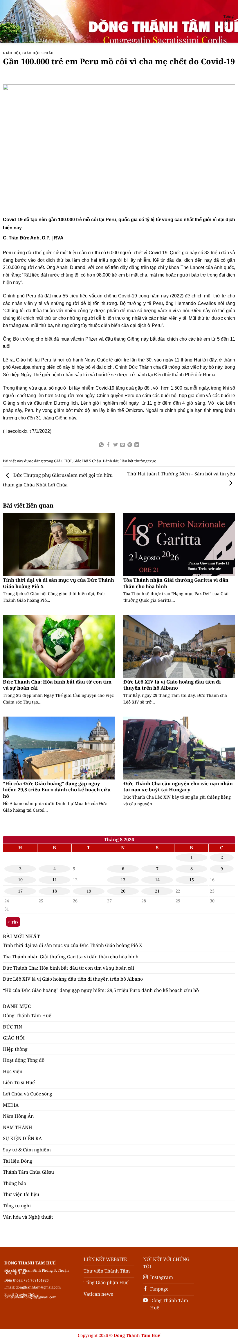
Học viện (12, 1071)
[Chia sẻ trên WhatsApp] (101, 445)
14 (157, 879)
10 (20, 879)
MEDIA (11, 1105)
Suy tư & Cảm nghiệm (27, 1149)
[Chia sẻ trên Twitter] (115, 445)
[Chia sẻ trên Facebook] (108, 445)
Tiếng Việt (228, 18)
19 (88, 891)
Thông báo (14, 1183)
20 (123, 891)
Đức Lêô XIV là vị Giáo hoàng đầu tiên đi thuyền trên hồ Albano (172, 685)
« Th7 (13, 922)
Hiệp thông (15, 1049)
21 (157, 891)
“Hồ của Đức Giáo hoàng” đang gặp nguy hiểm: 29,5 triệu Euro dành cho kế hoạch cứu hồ (57, 789)
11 (54, 879)
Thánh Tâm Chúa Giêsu (28, 1172)
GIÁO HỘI (11, 53)
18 (54, 891)
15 (191, 879)
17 (20, 891)
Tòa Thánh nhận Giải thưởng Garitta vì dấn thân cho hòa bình (175, 583)
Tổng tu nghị (17, 1205)
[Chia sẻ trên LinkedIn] (136, 445)
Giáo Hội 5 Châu (37, 53)
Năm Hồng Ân (18, 1116)
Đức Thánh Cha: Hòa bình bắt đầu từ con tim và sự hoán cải (57, 685)
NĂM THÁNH (17, 1127)
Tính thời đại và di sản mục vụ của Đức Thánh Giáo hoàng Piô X (58, 583)
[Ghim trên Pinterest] (129, 445)
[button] (7, 21)
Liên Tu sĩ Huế (19, 1082)
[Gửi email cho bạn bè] (122, 445)
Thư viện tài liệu (21, 1194)
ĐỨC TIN (12, 1027)
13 (123, 879)
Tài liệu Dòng (17, 1161)
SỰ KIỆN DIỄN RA (22, 1138)
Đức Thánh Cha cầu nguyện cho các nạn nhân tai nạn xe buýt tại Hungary (178, 786)
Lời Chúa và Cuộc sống (27, 1094)
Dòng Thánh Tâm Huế (27, 1015)
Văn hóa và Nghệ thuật (28, 1217)
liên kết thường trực (138, 461)
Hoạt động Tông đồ (23, 1060)
